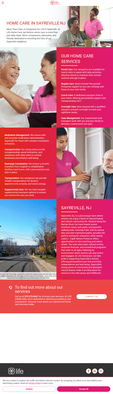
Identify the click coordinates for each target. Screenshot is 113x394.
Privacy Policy (35, 383)
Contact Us (92, 296)
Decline (29, 389)
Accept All (83, 389)
